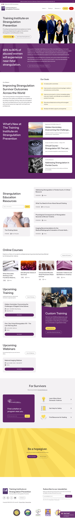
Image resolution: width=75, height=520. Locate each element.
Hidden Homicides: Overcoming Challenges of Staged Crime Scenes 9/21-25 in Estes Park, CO (37, 1)
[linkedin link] (7, 497)
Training (50, 8)
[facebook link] (4, 497)
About (43, 8)
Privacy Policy (22, 502)
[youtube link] (15, 497)
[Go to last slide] (2, 1)
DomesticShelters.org (42, 389)
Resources (57, 8)
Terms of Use (28, 502)
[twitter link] (11, 497)
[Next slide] (73, 1)
